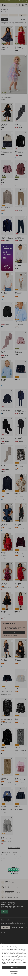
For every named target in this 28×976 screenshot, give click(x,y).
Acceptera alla (14, 967)
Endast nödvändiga (14, 971)
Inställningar (14, 973)
